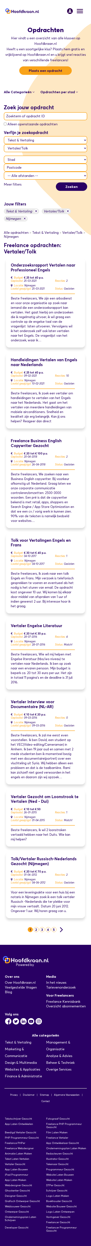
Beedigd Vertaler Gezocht (20, 1132)
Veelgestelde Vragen (21, 987)
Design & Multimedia (21, 1063)
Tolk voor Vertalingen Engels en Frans (41, 543)
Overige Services (59, 1069)
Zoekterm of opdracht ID (25, 116)
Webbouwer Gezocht (17, 1206)
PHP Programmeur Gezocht (22, 1137)
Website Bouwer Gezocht (61, 1206)
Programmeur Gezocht (60, 1169)
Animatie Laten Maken (18, 1153)
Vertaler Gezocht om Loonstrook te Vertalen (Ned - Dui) (45, 799)
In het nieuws (56, 983)
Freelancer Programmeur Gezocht (61, 1229)
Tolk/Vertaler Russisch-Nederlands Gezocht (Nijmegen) (44, 861)
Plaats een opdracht (45, 70)
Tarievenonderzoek (61, 987)
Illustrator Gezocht (57, 1158)
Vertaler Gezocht (15, 1164)
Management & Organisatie (58, 1045)
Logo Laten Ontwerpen (60, 1211)
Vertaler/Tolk (56, 211)
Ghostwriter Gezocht (17, 1190)
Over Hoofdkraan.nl (20, 983)
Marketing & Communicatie (16, 1052)
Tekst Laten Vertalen (17, 1158)
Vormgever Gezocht (58, 1217)
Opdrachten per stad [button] (58, 92)
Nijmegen (16, 218)
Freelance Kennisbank (63, 1002)
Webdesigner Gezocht (18, 1185)
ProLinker (42, 965)
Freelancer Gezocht (58, 1222)
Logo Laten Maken (57, 1195)
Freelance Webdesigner (19, 1148)
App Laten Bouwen (16, 1169)
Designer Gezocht (16, 1195)
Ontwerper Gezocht (17, 1211)
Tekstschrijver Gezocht (18, 1118)
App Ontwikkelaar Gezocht (62, 1143)
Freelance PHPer (15, 1143)
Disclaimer (28, 1094)
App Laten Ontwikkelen (19, 1124)
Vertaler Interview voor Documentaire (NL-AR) (32, 704)
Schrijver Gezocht (56, 1190)
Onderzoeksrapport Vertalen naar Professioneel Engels (43, 267)
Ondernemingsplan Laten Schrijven (20, 1218)
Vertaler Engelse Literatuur (36, 625)
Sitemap (44, 1094)
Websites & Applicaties (22, 1069)
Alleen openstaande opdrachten (32, 124)
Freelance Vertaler (57, 1137)
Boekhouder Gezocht (59, 1201)
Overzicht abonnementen (66, 1006)
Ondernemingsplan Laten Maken (66, 1148)
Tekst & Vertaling (21, 211)
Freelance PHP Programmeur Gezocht (64, 1125)
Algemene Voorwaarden (67, 1094)
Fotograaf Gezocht (58, 1118)
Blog (8, 992)
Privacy (14, 1094)
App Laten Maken (15, 1180)
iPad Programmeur (16, 1174)
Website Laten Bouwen (60, 1174)
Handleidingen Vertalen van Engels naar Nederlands (44, 362)
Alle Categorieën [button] (18, 92)
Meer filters (13, 184)
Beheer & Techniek (60, 1063)
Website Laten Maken (59, 1180)
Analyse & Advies (59, 1056)
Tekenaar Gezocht (57, 1164)
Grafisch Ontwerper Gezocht (22, 1201)
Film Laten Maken (57, 1132)
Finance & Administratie (23, 1076)
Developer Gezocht (16, 1227)
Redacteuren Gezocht (59, 1153)
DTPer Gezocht (55, 1185)
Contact (45, 1101)
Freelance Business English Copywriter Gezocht (36, 443)
